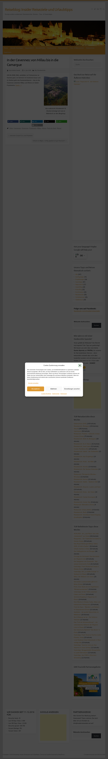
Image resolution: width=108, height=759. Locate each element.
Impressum (63, 393)
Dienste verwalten (33, 383)
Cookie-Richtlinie (46, 393)
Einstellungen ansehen (72, 389)
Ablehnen (53, 389)
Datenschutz (55, 393)
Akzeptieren (35, 389)
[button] (80, 365)
